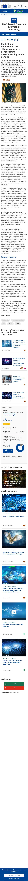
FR (11, 39)
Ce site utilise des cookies (9, 870)
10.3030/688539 (6, 420)
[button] (18, 6)
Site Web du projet (8, 415)
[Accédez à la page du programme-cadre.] (14, 20)
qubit (3, 323)
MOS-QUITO (5, 320)
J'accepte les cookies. (14, 875)
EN (5, 39)
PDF (15, 688)
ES (8, 39)
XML (15, 684)
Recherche (21, 6)
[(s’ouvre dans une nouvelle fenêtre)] (6, 5)
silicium (10, 323)
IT (14, 39)
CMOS (17, 323)
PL (17, 39)
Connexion (15, 6)
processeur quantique (18, 320)
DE (2, 39)
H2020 (5, 14)
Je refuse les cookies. (14, 878)
